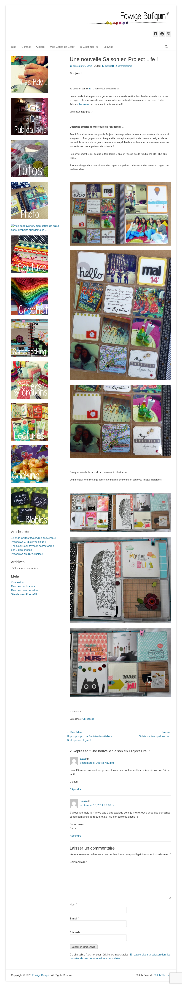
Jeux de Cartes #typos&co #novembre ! (34, 537)
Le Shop (108, 46)
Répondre (75, 789)
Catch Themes (162, 975)
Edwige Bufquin (41, 975)
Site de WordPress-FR (24, 594)
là (90, 88)
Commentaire (78, 861)
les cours (84, 104)
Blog (13, 46)
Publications (87, 719)
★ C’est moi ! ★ (89, 46)
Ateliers (40, 46)
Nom (73, 904)
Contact (26, 46)
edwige (108, 66)
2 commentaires (124, 66)
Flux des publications (23, 586)
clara (83, 758)
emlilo (83, 801)
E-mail (74, 918)
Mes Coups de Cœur (62, 46)
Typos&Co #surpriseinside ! (27, 553)
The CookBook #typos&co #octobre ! (32, 545)
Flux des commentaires (24, 590)
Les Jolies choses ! (22, 549)
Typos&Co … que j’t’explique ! (28, 541)
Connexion (17, 582)
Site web (75, 932)
